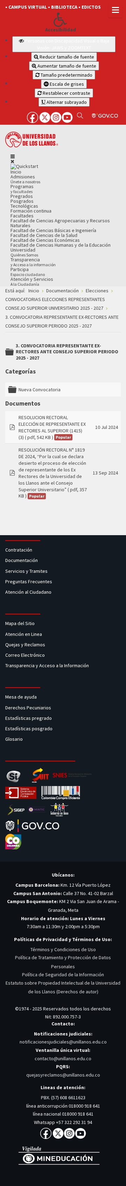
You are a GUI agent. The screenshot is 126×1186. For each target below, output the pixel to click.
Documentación (21, 560)
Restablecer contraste (66, 93)
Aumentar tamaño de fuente (66, 66)
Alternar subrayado (66, 102)
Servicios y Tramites (27, 571)
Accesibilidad (60, 30)
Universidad (24, 252)
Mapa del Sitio (20, 623)
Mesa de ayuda (21, 697)
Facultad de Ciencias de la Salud (43, 235)
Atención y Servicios (31, 281)
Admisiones (25, 179)
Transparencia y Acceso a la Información (47, 665)
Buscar (80, 115)
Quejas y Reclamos (25, 644)
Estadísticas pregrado (28, 718)
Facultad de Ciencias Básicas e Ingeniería (53, 230)
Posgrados (22, 201)
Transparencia (33, 261)
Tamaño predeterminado (66, 75)
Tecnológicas (24, 206)
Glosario (14, 739)
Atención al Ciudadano (28, 592)
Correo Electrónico (26, 655)
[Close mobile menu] (12, 161)
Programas (22, 188)
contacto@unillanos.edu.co (63, 1058)
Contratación (19, 550)
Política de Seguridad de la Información (63, 974)
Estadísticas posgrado (28, 728)
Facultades (22, 216)
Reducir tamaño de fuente (66, 57)
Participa (27, 271)
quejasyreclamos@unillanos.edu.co (63, 1075)
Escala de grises (66, 84)
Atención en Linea (23, 634)
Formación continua (30, 211)
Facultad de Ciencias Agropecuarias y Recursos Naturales (60, 223)
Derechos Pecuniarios (28, 707)
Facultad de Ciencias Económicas (45, 240)
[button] (60, 19)
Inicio (15, 172)
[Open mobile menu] (12, 156)
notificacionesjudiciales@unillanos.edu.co (63, 1042)
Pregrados (21, 196)
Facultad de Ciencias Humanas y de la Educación (60, 245)
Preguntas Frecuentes (28, 581)
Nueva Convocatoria (40, 389)
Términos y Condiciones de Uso (63, 949)
